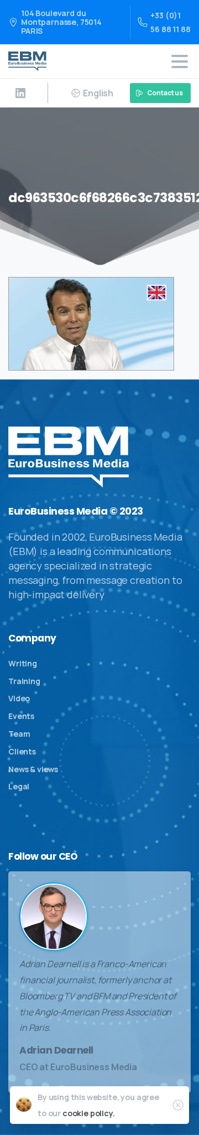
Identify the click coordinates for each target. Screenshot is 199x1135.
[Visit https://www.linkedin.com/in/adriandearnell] (20, 93)
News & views (33, 769)
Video (19, 698)
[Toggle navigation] (180, 61)
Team (19, 733)
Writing (22, 663)
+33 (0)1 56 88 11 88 (170, 22)
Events (21, 716)
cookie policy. (88, 1113)
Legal (18, 786)
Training (24, 681)
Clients (22, 751)
